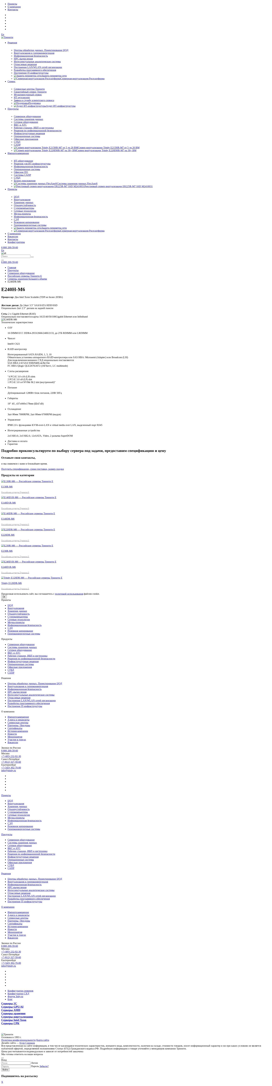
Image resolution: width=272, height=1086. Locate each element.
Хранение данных (23, 202)
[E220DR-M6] (28, 529)
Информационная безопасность (31, 56)
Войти (5, 1070)
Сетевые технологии (25, 211)
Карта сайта (42, 1040)
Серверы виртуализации (17, 1016)
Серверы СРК (10, 1023)
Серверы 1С (9, 1003)
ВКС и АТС (20, 125)
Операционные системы (27, 136)
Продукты (13, 108)
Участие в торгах (17, 739)
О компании (14, 6)
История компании (18, 731)
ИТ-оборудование (23, 160)
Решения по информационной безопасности (38, 130)
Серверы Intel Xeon (13, 1020)
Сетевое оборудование (26, 122)
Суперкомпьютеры (24, 208)
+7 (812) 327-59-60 (11, 762)
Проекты (12, 4)
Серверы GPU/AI (12, 1006)
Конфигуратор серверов (20, 990)
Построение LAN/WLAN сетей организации (38, 67)
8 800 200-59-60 (9, 247)
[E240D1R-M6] (28, 561)
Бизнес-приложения (24, 180)
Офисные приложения (26, 139)
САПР (17, 144)
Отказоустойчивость (25, 205)
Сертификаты (15, 728)
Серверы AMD (10, 1010)
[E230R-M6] (27, 545)
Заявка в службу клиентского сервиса (34, 100)
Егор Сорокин (27, 1043)
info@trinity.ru (8, 770)
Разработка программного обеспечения (35, 70)
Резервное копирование (26, 222)
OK (4, 597)
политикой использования (69, 593)
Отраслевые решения (25, 64)
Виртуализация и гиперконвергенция (34, 53)
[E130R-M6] (27, 481)
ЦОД (16, 196)
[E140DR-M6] (28, 513)
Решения (12, 42)
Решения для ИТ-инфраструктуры (32, 163)
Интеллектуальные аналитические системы (37, 61)
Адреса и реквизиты (18, 719)
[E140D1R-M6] (28, 497)
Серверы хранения (13, 1013)
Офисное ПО (21, 172)
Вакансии (13, 236)
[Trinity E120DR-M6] (31, 577)
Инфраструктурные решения (29, 133)
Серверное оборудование (27, 116)
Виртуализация (22, 199)
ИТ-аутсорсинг (22, 97)
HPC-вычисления (23, 58)
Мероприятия (15, 736)
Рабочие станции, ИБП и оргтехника (34, 127)
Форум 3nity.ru (15, 996)
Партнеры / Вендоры (19, 725)
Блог (10, 999)
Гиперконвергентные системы (30, 225)
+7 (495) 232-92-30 (11, 756)
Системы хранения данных (28, 119)
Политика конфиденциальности (18, 1040)
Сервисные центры (18, 722)
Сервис (11, 81)
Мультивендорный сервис (28, 94)
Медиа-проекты (22, 213)
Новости (12, 734)
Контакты (13, 9)
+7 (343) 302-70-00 (11, 767)
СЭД (16, 219)
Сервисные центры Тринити (29, 89)
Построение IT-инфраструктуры (31, 73)
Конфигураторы (16, 242)
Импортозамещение (18, 153)
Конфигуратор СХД (18, 993)
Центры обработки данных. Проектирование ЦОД (41, 50)
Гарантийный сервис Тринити (30, 91)
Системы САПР (22, 175)
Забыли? (44, 1066)
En (2, 34)
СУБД (17, 142)
